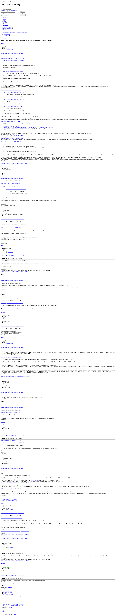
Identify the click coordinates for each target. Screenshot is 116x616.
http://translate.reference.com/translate (9, 500)
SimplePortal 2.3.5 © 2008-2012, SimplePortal (14, 605)
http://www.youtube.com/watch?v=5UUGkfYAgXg (12, 138)
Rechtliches (14, 614)
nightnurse (3, 166)
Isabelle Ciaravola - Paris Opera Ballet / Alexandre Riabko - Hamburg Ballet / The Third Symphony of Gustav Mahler (28, 127)
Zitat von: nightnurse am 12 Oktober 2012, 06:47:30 (12, 303)
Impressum (3, 614)
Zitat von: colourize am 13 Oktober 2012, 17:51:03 (11, 518)
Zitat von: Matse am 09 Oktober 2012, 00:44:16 (13, 60)
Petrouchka (3, 482)
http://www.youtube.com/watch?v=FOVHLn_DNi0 (12, 135)
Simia (2, 208)
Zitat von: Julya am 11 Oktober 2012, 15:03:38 (13, 71)
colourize (3, 312)
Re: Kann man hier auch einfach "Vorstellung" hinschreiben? (12, 53)
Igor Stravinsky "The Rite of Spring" (11, 126)
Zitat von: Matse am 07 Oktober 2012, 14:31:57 (13, 92)
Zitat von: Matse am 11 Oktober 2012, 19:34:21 (11, 183)
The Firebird (9, 482)
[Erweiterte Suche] (5, 14)
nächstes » (8, 34)
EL (1, 456)
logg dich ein (5, 10)
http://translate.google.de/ (6, 498)
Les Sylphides (16, 482)
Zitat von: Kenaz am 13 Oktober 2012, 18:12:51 (11, 440)
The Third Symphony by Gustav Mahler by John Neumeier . (16, 128)
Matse (2, 43)
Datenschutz (8, 614)
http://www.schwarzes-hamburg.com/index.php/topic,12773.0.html (15, 534)
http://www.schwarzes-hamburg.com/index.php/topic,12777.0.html (15, 531)
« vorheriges (3, 34)
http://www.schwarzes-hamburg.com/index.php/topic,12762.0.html (15, 163)
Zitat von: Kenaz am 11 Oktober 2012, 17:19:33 (11, 90)
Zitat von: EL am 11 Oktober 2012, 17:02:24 (10, 121)
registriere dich (14, 10)
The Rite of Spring (34, 480)
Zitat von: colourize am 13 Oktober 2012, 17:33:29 (11, 412)
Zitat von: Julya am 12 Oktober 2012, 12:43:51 (11, 357)
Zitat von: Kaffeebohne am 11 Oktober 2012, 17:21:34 (12, 58)
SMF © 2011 (13, 604)
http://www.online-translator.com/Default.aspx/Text (11, 499)
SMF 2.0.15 (6, 604)
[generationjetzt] (9, 49)
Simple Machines (20, 604)
